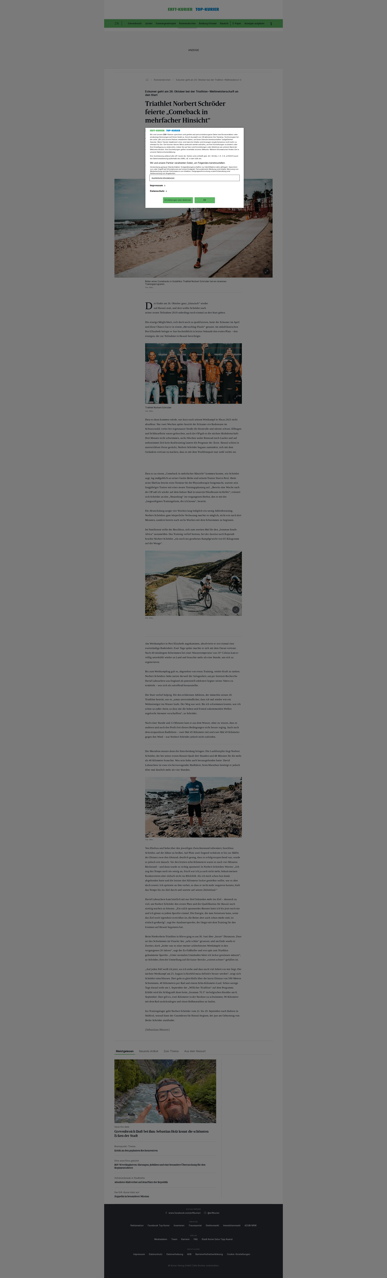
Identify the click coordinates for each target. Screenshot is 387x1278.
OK (204, 200)
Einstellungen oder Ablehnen (178, 200)
